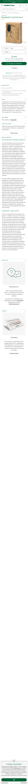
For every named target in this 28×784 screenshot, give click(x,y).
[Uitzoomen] (23, 42)
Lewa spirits (13, 119)
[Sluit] (27, 1)
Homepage (3, 12)
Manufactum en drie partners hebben (9, 766)
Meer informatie (24, 782)
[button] (25, 23)
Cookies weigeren (4, 782)
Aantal (6, 52)
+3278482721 (19, 300)
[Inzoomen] (25, 42)
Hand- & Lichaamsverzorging (13, 12)
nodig (25, 766)
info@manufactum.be (14, 304)
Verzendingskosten (19, 58)
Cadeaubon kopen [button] (14, 353)
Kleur (6, 48)
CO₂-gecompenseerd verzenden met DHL (14, 59)
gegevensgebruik (16, 768)
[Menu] (1, 5)
